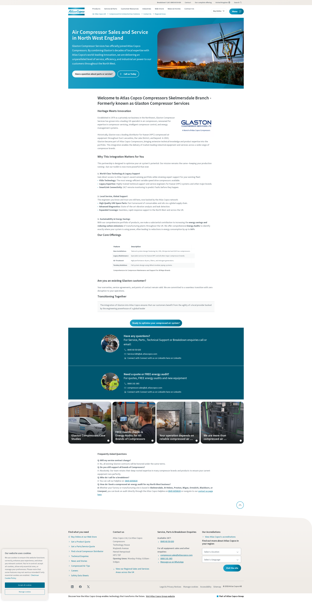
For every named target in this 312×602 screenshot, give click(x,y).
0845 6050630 (131, 480)
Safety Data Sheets (80, 575)
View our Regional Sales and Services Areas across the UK (132, 570)
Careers (74, 570)
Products (96, 8)
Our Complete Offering (203, 2)
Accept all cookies (24, 585)
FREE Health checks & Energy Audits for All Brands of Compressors (133, 423)
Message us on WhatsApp (172, 561)
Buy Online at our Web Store (84, 536)
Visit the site (232, 568)
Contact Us (189, 8)
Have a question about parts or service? (93, 74)
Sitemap (217, 586)
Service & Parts (110, 8)
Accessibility (205, 586)
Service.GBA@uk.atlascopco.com (142, 353)
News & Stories (174, 8)
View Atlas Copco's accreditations (220, 536)
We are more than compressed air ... (222, 423)
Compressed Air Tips (80, 565)
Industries (146, 8)
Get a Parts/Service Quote (83, 546)
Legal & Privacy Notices (170, 586)
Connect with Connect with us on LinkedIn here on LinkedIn (154, 358)
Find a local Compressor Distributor (87, 551)
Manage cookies (190, 586)
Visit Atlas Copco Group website (160, 596)
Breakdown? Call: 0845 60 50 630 (169, 2)
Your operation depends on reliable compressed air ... (178, 423)
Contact (188, 2)
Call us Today (129, 74)
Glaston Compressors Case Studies (89, 423)
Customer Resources (130, 8)
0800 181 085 (133, 383)
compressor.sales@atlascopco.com (176, 555)
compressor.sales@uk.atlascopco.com (144, 387)
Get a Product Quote (80, 541)
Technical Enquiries (80, 556)
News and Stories (79, 561)
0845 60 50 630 (134, 349)
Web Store (159, 8)
